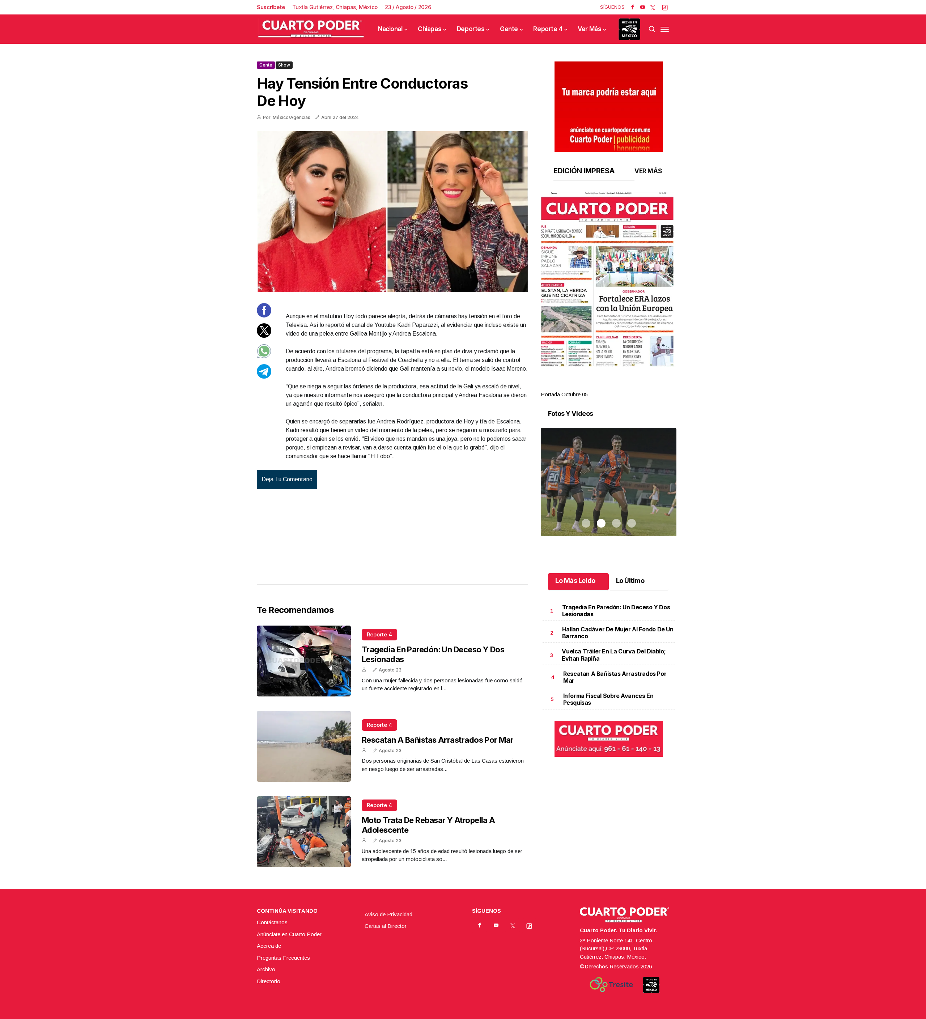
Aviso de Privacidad (388, 914)
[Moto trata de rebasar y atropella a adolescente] (304, 831)
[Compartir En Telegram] (264, 376)
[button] (608, 279)
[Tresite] (611, 984)
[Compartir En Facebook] (264, 315)
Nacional (390, 29)
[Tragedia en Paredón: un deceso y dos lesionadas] (304, 661)
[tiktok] (664, 7)
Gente (509, 29)
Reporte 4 (547, 29)
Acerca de (269, 946)
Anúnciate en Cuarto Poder (289, 934)
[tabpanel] (608, 295)
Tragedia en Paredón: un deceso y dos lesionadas (616, 611)
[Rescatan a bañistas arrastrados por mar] (304, 746)
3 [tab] (616, 385)
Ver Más (589, 29)
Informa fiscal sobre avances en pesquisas (608, 699)
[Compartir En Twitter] (264, 335)
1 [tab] (586, 385)
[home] (311, 29)
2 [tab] (601, 385)
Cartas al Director (386, 926)
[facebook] (632, 7)
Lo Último (630, 580)
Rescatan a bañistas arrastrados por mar (438, 740)
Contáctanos (272, 922)
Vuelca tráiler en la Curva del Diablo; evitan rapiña (614, 655)
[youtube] (642, 7)
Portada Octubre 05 (564, 394)
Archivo (266, 969)
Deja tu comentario (287, 479)
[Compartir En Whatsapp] (264, 356)
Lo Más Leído (575, 580)
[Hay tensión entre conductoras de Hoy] (392, 211)
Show (284, 65)
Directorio (268, 981)
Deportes (471, 29)
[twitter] (652, 7)
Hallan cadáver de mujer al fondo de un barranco (618, 633)
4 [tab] (631, 385)
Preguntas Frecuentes (283, 958)
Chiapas (429, 29)
